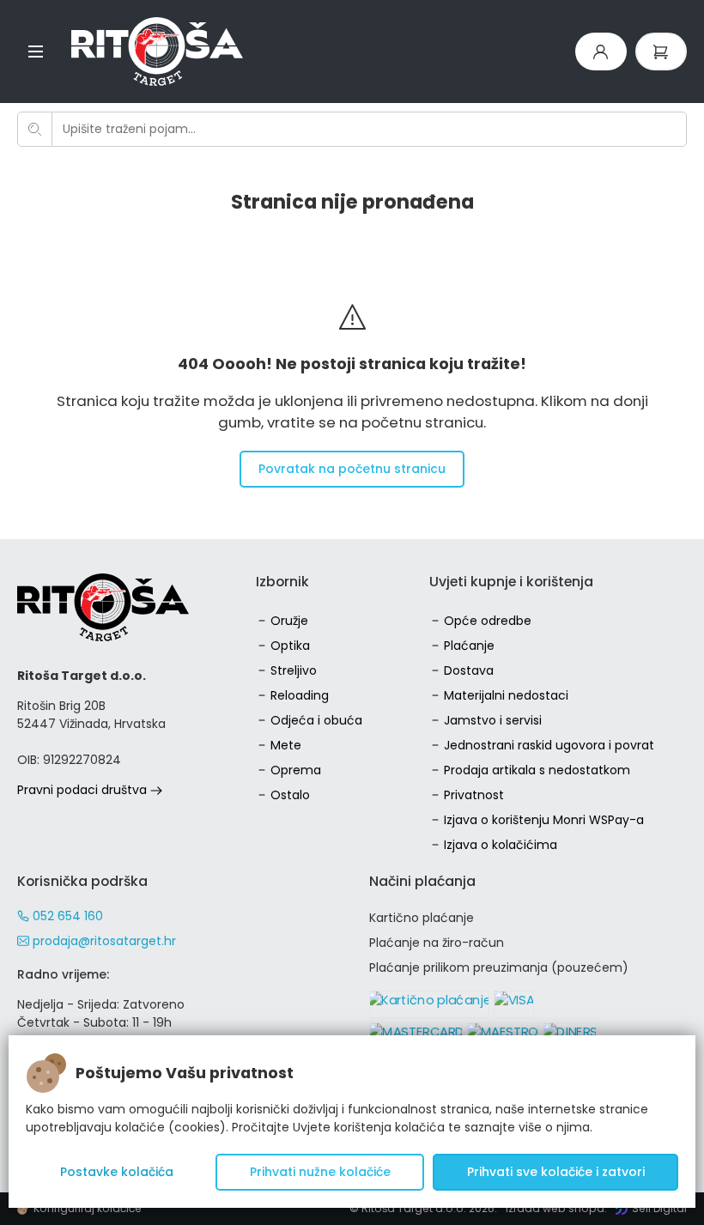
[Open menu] (35, 51)
